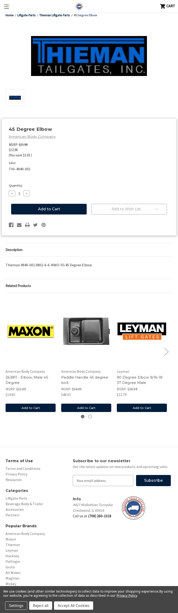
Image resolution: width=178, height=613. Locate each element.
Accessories (15, 509)
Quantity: (16, 185)
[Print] (27, 225)
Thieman (13, 544)
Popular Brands (21, 526)
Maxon (11, 539)
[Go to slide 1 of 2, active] (82, 416)
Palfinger (13, 561)
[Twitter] (35, 225)
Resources (14, 479)
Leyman (12, 550)
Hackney (12, 556)
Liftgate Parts (16, 498)
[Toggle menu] (6, 6)
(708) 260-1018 (99, 516)
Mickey (11, 583)
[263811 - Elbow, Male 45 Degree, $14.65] (30, 331)
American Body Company (25, 533)
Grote (10, 567)
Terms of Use (19, 461)
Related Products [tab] (18, 285)
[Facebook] (11, 225)
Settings (16, 605)
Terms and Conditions (23, 468)
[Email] (19, 225)
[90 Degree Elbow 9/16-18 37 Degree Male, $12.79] (142, 331)
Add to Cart (31, 408)
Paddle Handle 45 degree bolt (84, 380)
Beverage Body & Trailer (24, 503)
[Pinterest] (43, 225)
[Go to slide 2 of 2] (90, 416)
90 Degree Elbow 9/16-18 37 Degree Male (139, 380)
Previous (6, 352)
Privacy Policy (16, 474)
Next (166, 352)
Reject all (40, 605)
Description (14, 249)
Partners (12, 515)
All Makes (13, 572)
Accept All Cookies (73, 605)
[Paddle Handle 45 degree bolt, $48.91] (86, 331)
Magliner (13, 578)
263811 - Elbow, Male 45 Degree (27, 380)
